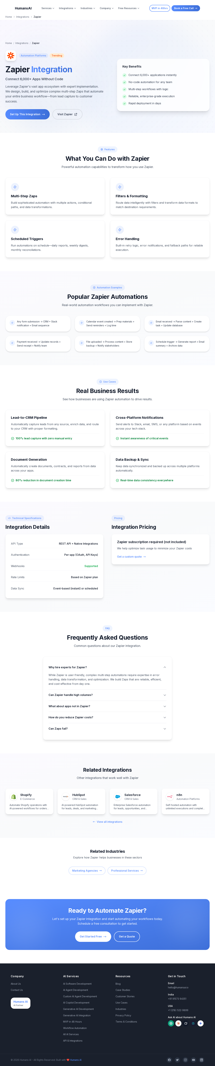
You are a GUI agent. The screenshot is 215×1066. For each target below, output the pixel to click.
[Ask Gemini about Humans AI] (201, 1023)
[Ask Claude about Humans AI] (178, 1023)
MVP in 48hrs (160, 8)
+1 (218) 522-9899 (178, 1010)
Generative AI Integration (77, 1015)
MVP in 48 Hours (72, 1021)
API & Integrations (72, 1040)
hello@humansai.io (178, 987)
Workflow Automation (75, 1028)
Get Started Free (91, 936)
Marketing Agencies (85, 870)
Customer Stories (125, 996)
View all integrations (109, 821)
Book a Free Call (184, 8)
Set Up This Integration (25, 114)
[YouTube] (193, 1060)
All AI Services (71, 1034)
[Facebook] (169, 1060)
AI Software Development (77, 983)
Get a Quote (127, 936)
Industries (86, 8)
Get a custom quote (129, 556)
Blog (118, 983)
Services (46, 8)
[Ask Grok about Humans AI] (186, 1023)
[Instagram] (185, 1060)
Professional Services (125, 870)
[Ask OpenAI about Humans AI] (171, 1023)
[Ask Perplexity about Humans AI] (193, 1023)
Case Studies (123, 990)
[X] (177, 1060)
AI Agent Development (75, 990)
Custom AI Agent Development (80, 996)
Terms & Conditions (126, 1021)
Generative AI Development (78, 1009)
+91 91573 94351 (177, 998)
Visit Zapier (65, 114)
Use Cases (121, 1002)
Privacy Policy (123, 1015)
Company (105, 8)
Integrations (22, 16)
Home (8, 16)
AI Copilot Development (76, 1002)
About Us (16, 983)
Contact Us (17, 990)
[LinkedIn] (201, 1060)
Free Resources (127, 8)
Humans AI (75, 1059)
